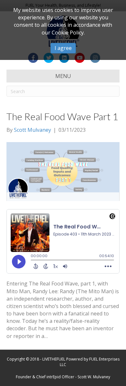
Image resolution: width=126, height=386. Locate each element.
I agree (63, 48)
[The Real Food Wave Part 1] (63, 171)
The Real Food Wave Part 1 (62, 116)
